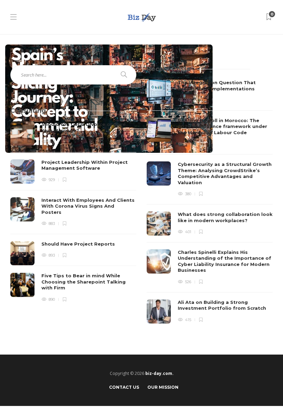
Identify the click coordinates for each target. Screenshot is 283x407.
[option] (210, 202)
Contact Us (124, 387)
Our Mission (162, 387)
